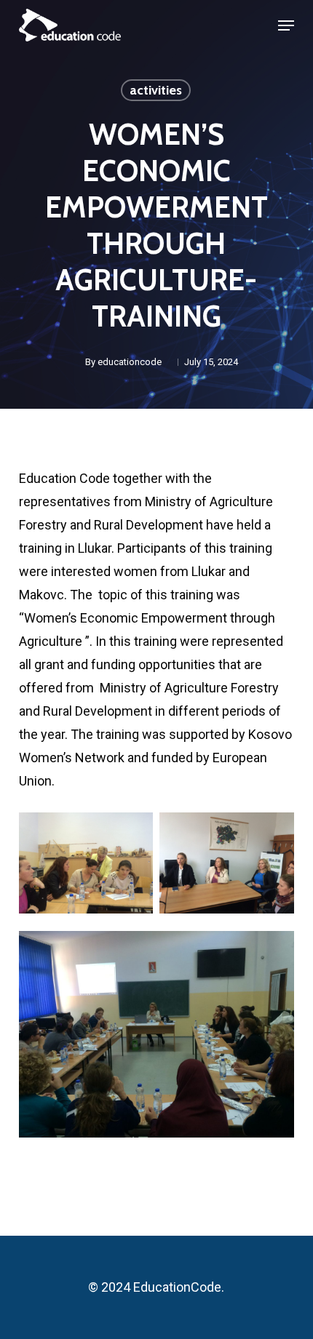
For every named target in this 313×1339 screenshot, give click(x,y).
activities (156, 90)
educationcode (130, 361)
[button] (286, 25)
